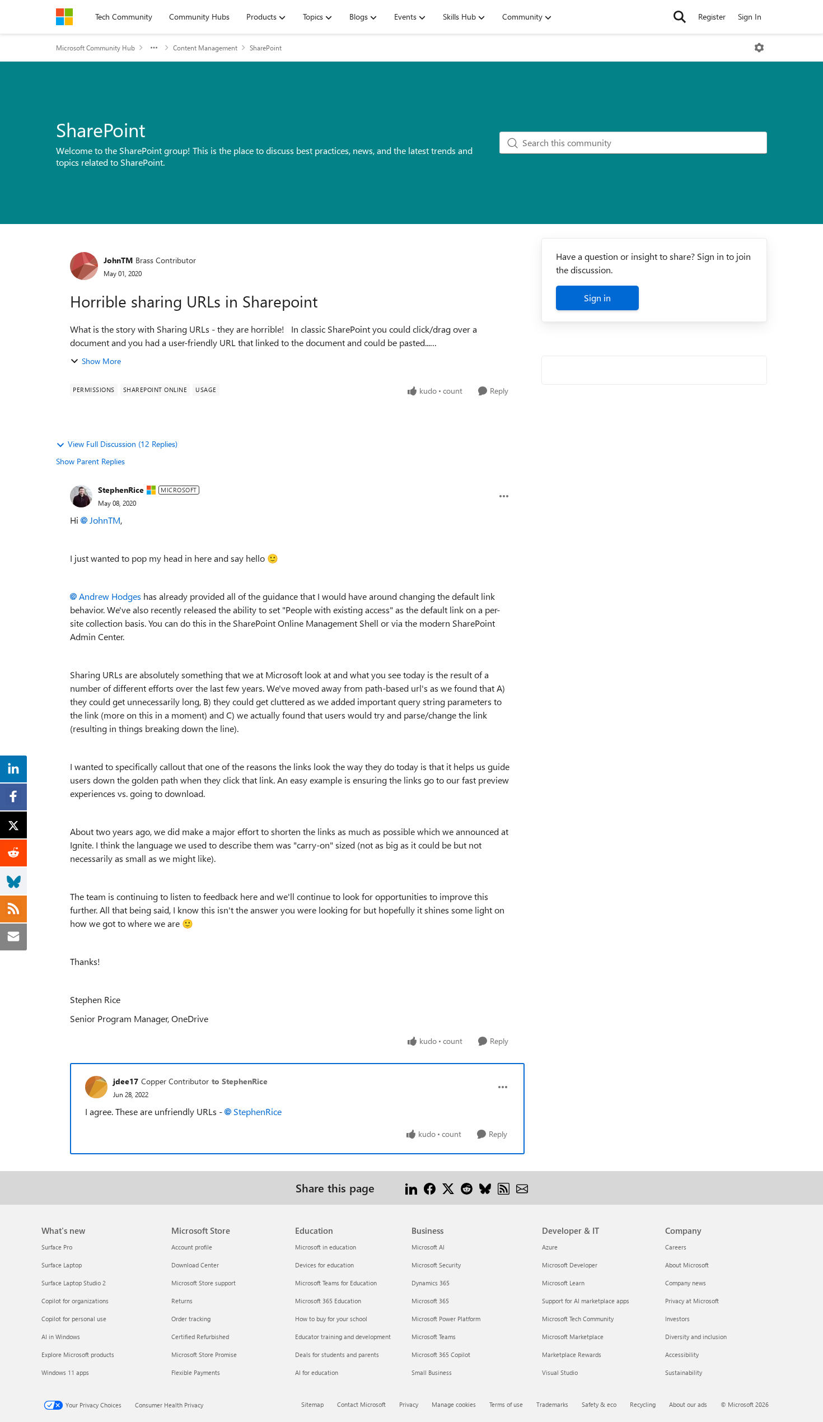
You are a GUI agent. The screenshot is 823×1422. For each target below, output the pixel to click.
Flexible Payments (195, 1372)
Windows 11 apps (65, 1372)
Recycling (643, 1404)
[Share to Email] (522, 1187)
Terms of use (506, 1404)
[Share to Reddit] (467, 1187)
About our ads (688, 1404)
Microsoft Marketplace (573, 1336)
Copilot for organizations (75, 1301)
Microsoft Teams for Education (336, 1283)
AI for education (316, 1372)
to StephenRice (240, 1081)
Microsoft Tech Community (578, 1318)
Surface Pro (56, 1247)
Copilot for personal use (73, 1318)
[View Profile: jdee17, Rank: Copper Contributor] (96, 1087)
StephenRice (121, 489)
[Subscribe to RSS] (503, 1187)
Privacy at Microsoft (692, 1301)
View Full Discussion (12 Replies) (122, 444)
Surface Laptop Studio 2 (73, 1283)
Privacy (408, 1404)
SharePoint (266, 47)
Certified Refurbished (200, 1336)
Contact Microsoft (361, 1404)
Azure (550, 1247)
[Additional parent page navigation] (154, 47)
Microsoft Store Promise (204, 1354)
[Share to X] (448, 1187)
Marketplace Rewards (571, 1354)
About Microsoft (687, 1265)
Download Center (195, 1265)
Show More (101, 361)
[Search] (679, 17)
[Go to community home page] (64, 16)
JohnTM (118, 260)
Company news (685, 1283)
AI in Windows (60, 1336)
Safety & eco (599, 1404)
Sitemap (312, 1404)
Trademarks (552, 1404)
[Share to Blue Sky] (485, 1187)
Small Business (432, 1372)
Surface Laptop (61, 1265)
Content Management (205, 47)
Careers (675, 1247)
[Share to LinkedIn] (411, 1187)
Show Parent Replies (90, 461)
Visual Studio (560, 1372)
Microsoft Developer (569, 1265)
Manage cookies (454, 1404)
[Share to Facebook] (430, 1187)
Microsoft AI (428, 1247)
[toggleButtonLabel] (759, 47)
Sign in (597, 298)
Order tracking (191, 1318)
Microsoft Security (436, 1265)
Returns (182, 1301)
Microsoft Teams (434, 1336)
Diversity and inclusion (696, 1336)
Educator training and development (343, 1336)
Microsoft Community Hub (95, 47)
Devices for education (324, 1265)
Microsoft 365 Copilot (441, 1354)
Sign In (749, 16)
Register (712, 16)
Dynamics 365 (431, 1283)
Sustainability (683, 1372)
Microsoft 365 (430, 1301)
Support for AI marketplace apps (585, 1301)
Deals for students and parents (337, 1354)
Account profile (191, 1247)
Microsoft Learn (563, 1283)
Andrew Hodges (110, 596)
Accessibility (682, 1354)
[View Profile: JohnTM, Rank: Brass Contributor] (84, 266)
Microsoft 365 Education (328, 1301)
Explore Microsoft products (77, 1354)
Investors (677, 1318)
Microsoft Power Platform (446, 1318)
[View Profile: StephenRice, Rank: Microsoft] (81, 496)
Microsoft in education (325, 1247)
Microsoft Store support (203, 1283)
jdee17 (125, 1081)
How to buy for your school (331, 1318)
